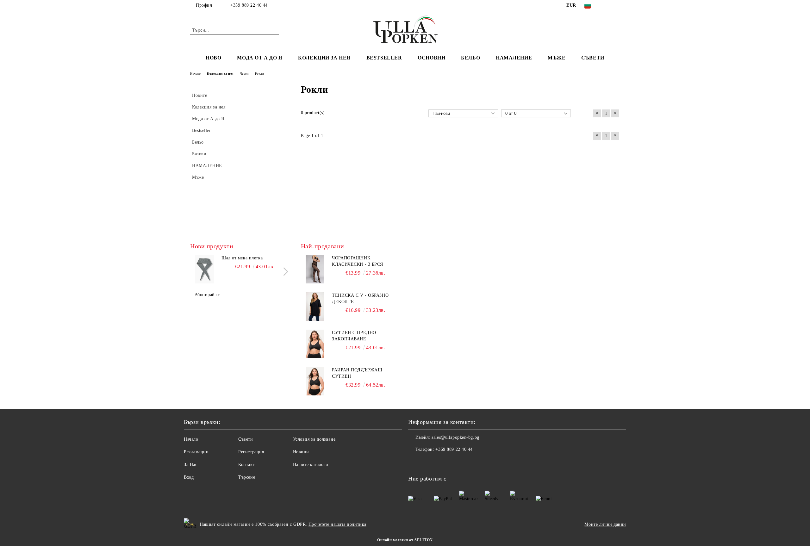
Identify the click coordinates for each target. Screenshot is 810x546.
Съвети (592, 57)
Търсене (246, 477)
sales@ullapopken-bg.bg (455, 437)
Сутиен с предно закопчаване (354, 335)
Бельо (470, 57)
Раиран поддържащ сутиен (357, 373)
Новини (301, 452)
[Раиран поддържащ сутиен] (315, 381)
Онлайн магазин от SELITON (405, 540)
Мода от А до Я (259, 57)
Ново (213, 57)
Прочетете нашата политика (337, 524)
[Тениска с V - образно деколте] (315, 306)
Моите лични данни (605, 524)
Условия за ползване (314, 439)
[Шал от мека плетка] (204, 269)
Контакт (246, 464)
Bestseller (384, 57)
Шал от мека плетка (242, 258)
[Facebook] (606, 5)
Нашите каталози (310, 464)
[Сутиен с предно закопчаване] (315, 344)
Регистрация (251, 452)
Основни (431, 57)
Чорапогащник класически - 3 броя (357, 261)
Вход (189, 477)
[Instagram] (616, 5)
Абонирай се (208, 294)
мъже (556, 57)
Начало (191, 439)
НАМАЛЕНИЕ (514, 57)
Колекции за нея (324, 57)
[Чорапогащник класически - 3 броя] (315, 269)
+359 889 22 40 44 (249, 5)
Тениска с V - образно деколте (360, 298)
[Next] (284, 271)
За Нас (190, 464)
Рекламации (196, 452)
